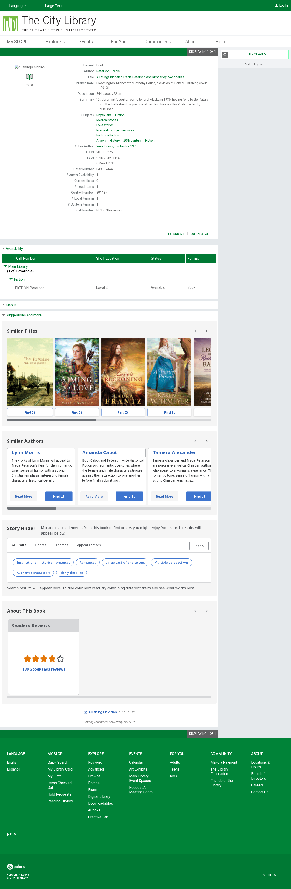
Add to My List (253, 64)
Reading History (60, 801)
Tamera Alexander (174, 452)
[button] (199, 546)
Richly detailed (71, 572)
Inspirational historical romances (43, 562)
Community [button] (156, 41)
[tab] (19, 545)
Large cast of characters (125, 562)
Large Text (53, 6)
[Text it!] (11, 288)
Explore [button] (53, 41)
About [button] (191, 41)
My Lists (55, 776)
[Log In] (276, 5)
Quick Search (58, 762)
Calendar (136, 762)
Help (11, 835)
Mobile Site (271, 874)
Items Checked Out (60, 785)
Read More (23, 496)
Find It (30, 412)
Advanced (96, 769)
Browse (94, 776)
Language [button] (16, 754)
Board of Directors (258, 776)
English (12, 762)
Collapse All (200, 234)
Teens (175, 769)
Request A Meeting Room (141, 789)
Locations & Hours (260, 764)
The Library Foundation (219, 771)
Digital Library (99, 796)
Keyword (95, 762)
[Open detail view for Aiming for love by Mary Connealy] (77, 372)
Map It (11, 305)
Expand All (176, 234)
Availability (14, 248)
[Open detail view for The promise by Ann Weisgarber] (30, 372)
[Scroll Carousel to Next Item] (206, 331)
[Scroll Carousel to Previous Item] (195, 331)
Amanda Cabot (99, 452)
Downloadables (100, 803)
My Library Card (60, 769)
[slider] (109, 420)
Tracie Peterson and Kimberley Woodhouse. (140, 77)
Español (13, 769)
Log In (283, 5)
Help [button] (220, 41)
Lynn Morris (26, 452)
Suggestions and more (24, 315)
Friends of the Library (222, 783)
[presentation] (30, 372)
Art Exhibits (138, 769)
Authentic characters (33, 572)
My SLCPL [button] (18, 41)
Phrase (94, 783)
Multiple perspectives (171, 562)
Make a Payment (224, 762)
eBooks (94, 810)
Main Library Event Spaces (140, 778)
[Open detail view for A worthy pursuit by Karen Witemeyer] (169, 372)
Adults (175, 762)
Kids (173, 776)
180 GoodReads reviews (44, 669)
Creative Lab (98, 817)
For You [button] (119, 41)
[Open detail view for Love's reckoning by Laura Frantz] (123, 372)
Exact (92, 790)
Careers (257, 785)
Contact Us (259, 792)
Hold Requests (59, 794)
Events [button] (86, 41)
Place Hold (257, 54)
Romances (88, 562)
